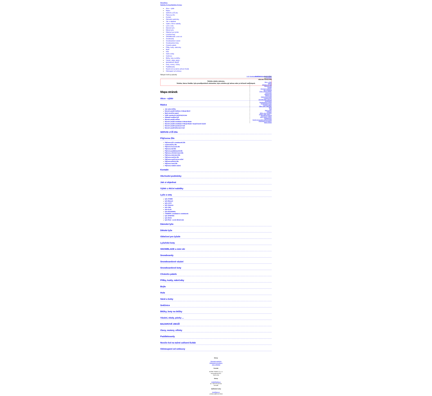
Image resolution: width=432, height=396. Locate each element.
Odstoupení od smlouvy (173, 71)
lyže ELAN (168, 209)
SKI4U (216, 1)
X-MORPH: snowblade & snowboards (176, 213)
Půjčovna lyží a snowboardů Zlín (175, 142)
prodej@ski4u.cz (216, 382)
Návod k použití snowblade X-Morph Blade (178, 121)
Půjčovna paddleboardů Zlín (173, 151)
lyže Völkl (168, 207)
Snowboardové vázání (173, 41)
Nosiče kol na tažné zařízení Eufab (177, 69)
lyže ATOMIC (169, 199)
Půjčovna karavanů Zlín (172, 147)
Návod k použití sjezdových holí (175, 126)
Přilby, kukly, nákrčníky (173, 47)
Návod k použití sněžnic (172, 119)
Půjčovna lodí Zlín (170, 149)
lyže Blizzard (169, 201)
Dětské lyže (170, 30)
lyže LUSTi (168, 203)
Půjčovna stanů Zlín (171, 163)
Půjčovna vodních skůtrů (173, 165)
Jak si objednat (171, 21)
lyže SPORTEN (169, 216)
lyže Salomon (169, 205)
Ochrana (263, 76)
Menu (162, 3)
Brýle (167, 49)
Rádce (168, 10)
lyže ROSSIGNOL (170, 211)
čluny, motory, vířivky (173, 64)
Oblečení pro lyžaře (172, 32)
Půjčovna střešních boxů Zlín (174, 153)
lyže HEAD (168, 218)
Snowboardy (170, 39)
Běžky (258, 76)
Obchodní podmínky (172, 19)
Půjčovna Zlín (170, 15)
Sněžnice (169, 56)
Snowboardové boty (172, 43)
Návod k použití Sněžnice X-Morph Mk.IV (177, 111)
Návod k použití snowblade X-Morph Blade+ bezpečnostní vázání (185, 124)
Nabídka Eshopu (165, 5)
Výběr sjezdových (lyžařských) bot (176, 115)
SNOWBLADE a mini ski (174, 36)
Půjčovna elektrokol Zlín (172, 155)
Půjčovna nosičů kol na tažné (174, 159)
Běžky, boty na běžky (173, 58)
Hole (167, 51)
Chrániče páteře (171, 45)
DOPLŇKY (269, 76)
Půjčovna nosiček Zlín (172, 157)
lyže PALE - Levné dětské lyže (174, 220)
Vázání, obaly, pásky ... (173, 60)
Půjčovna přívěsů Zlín (172, 161)
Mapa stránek (268, 122)
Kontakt (168, 17)
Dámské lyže (170, 28)
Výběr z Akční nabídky (173, 23)
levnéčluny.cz (216, 392)
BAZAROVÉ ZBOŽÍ (172, 62)
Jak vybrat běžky (170, 109)
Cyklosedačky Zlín (171, 144)
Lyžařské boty (170, 34)
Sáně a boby (170, 54)
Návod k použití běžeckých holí (174, 128)
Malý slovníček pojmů (172, 113)
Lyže (248, 76)
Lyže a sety (170, 26)
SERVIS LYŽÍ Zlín (172, 13)
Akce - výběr (170, 8)
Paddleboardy (170, 67)
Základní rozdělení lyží (172, 117)
